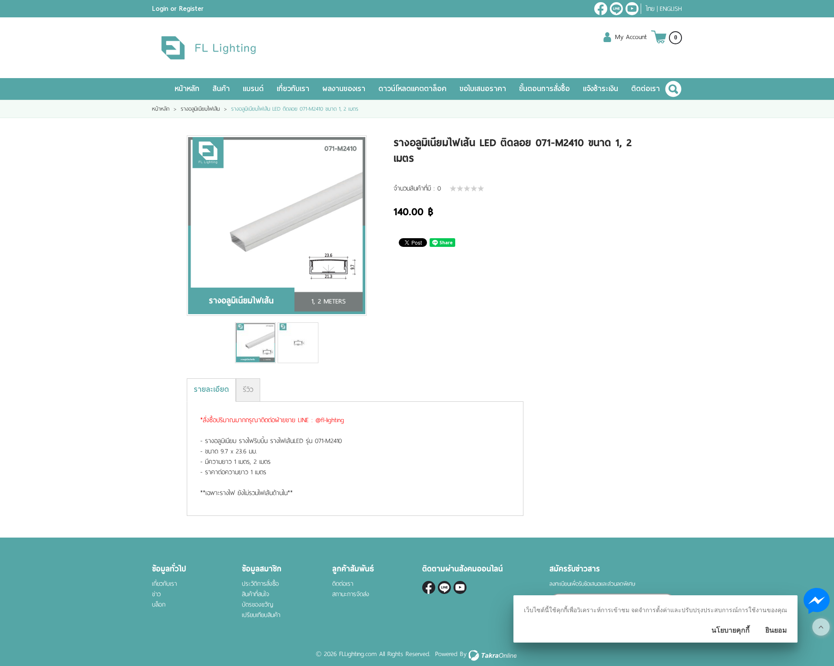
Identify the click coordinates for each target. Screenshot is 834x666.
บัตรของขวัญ (257, 604)
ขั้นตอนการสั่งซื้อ (544, 88)
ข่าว (156, 594)
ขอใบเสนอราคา (483, 88)
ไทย (650, 8)
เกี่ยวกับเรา (293, 88)
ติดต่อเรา (645, 88)
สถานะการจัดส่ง (350, 594)
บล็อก (158, 604)
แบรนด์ (253, 88)
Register (191, 8)
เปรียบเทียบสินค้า (261, 615)
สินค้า (221, 88)
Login (160, 8)
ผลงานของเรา (343, 88)
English (671, 8)
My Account (631, 37)
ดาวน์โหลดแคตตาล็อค (412, 88)
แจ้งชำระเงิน (600, 88)
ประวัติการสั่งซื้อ (260, 583)
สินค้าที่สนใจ (255, 594)
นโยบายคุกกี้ (731, 630)
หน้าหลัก (187, 88)
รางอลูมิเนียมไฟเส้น (200, 109)
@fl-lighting (616, 8)
